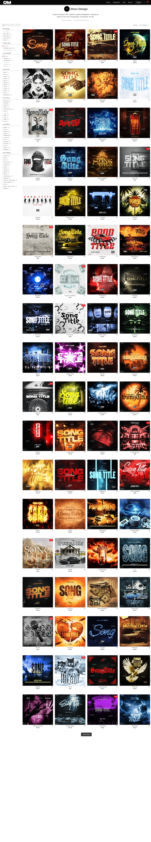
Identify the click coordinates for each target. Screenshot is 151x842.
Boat (5, 157)
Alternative (6, 101)
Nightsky (37, 687)
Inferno (38, 530)
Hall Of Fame (70, 374)
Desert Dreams (135, 413)
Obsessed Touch (37, 726)
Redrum (38, 452)
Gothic (38, 100)
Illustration (6, 64)
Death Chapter (70, 726)
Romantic (6, 143)
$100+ (5, 40)
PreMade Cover (8, 48)
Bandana (70, 178)
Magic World (102, 139)
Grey (5, 92)
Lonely (5, 137)
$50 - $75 (6, 36)
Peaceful (6, 141)
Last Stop (102, 217)
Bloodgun (70, 100)
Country (6, 105)
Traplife (70, 569)
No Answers (70, 334)
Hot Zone (70, 608)
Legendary (135, 139)
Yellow (5, 88)
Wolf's (70, 687)
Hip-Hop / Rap (7, 109)
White (5, 78)
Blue (5, 80)
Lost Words (70, 139)
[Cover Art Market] (6, 2)
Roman (38, 569)
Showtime (38, 608)
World (134, 61)
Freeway (134, 217)
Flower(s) (6, 164)
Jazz (5, 113)
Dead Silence (135, 256)
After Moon (38, 295)
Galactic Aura (70, 217)
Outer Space (7, 176)
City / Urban (7, 161)
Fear (5, 129)
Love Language (134, 491)
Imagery (6, 58)
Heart (5, 168)
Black (5, 84)
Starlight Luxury (37, 61)
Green (5, 86)
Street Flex (70, 256)
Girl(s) (5, 166)
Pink (5, 74)
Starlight (102, 647)
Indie (5, 111)
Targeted (37, 178)
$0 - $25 (6, 32)
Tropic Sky (38, 491)
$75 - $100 (6, 38)
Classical (6, 103)
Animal (5, 155)
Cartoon (6, 62)
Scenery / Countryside (9, 180)
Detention (135, 295)
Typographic (7, 60)
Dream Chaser (102, 334)
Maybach (37, 413)
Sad (5, 145)
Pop (5, 117)
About (130, 2)
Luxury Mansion (134, 452)
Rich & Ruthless (102, 608)
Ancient (70, 413)
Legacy (70, 530)
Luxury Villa (102, 61)
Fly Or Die (135, 687)
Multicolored (7, 94)
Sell (124, 2)
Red (5, 72)
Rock (5, 121)
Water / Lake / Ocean (9, 186)
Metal (5, 115)
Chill (135, 100)
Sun (5, 184)
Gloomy (6, 131)
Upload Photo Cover (9, 50)
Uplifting (6, 149)
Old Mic (38, 647)
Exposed (37, 217)
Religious (6, 178)
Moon (5, 174)
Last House (135, 334)
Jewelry (6, 170)
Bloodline (70, 491)
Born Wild (135, 726)
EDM (5, 107)
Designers (116, 2)
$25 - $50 (6, 34)
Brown (5, 90)
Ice (135, 569)
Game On (134, 178)
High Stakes (102, 530)
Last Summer (70, 452)
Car (5, 159)
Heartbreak (6, 135)
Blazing (102, 374)
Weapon (6, 188)
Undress (102, 452)
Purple (5, 76)
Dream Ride (134, 608)
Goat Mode (38, 139)
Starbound (102, 491)
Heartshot (70, 647)
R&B (5, 119)
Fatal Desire (102, 295)
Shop (108, 2)
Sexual (5, 147)
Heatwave (135, 374)
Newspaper (38, 256)
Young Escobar (102, 687)
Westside (134, 647)
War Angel (102, 100)
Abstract (6, 66)
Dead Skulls (70, 61)
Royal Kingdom (102, 178)
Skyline (38, 374)
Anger (5, 127)
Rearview (38, 334)
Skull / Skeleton (7, 182)
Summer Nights (134, 530)
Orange (6, 82)
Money (5, 172)
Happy (5, 133)
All (4, 46)
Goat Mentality (102, 569)
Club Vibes (102, 726)
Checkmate (102, 256)
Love (5, 139)
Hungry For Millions (70, 295)
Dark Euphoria (102, 413)
